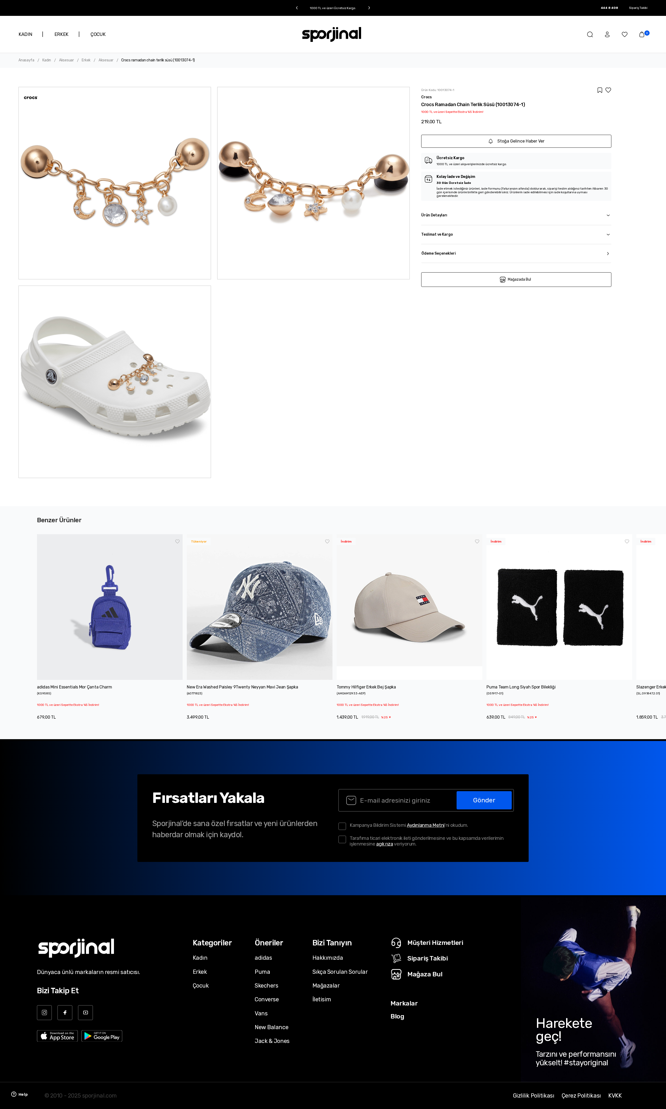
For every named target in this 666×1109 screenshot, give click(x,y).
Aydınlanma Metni (426, 825)
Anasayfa (26, 60)
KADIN (25, 34)
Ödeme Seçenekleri (438, 253)
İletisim (321, 999)
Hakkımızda (327, 957)
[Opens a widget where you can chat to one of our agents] (19, 1094)
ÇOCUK (98, 34)
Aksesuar (66, 60)
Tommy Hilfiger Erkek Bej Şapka (366, 687)
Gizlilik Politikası (533, 1095)
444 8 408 (609, 8)
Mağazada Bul (519, 279)
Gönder (484, 800)
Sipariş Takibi (638, 8)
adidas (263, 957)
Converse (267, 999)
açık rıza (384, 844)
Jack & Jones (272, 1040)
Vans (261, 1013)
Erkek (86, 60)
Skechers (266, 985)
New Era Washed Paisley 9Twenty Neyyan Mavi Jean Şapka (242, 687)
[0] (642, 34)
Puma (262, 971)
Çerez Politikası (581, 1095)
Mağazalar (326, 985)
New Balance (271, 1027)
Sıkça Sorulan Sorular (340, 971)
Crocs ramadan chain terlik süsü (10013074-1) (158, 60)
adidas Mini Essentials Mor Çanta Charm (74, 687)
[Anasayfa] (331, 34)
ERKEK (61, 34)
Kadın (46, 60)
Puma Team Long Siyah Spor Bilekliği (520, 687)
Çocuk (201, 985)
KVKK (615, 1095)
